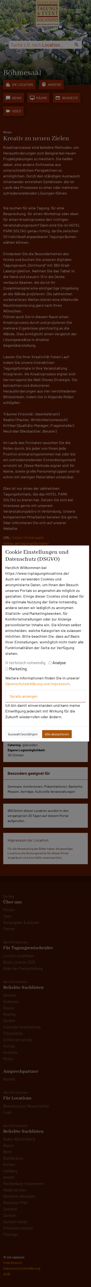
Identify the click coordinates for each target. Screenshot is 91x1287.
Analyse (59, 662)
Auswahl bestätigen (23, 734)
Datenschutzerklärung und (28, 683)
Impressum (60, 683)
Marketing (18, 668)
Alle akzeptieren (57, 734)
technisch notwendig (27, 662)
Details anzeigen (23, 696)
